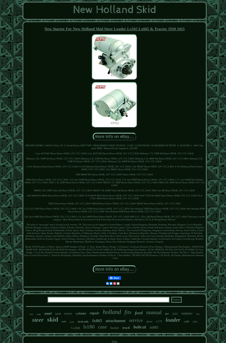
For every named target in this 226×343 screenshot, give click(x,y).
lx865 (97, 320)
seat (48, 313)
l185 (64, 321)
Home (114, 341)
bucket (114, 328)
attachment (116, 321)
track (126, 328)
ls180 (89, 327)
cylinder (81, 313)
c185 (186, 321)
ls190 (39, 314)
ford (139, 312)
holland (112, 312)
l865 (167, 314)
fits (127, 312)
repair (94, 313)
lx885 (154, 327)
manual (154, 312)
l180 (31, 314)
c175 (159, 321)
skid (52, 319)
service (136, 320)
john (195, 321)
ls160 (75, 328)
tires (198, 314)
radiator (187, 313)
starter (68, 313)
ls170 (58, 314)
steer (38, 320)
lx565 (175, 314)
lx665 (72, 322)
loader (173, 320)
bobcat (139, 327)
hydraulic (83, 321)
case (102, 327)
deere (149, 321)
